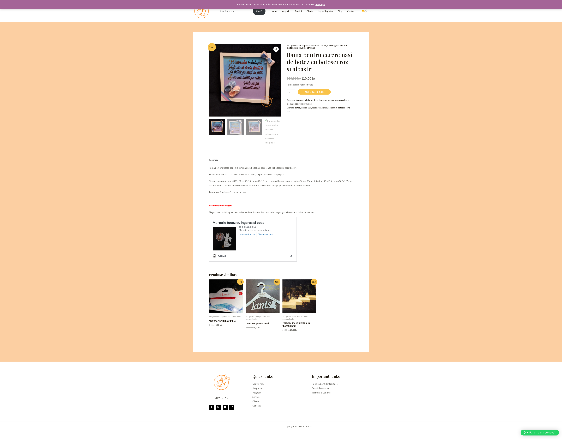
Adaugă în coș (314, 91)
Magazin (286, 11)
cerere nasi (306, 107)
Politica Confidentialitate (325, 383)
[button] (276, 49)
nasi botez (316, 107)
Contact (351, 11)
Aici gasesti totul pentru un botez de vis (306, 45)
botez (297, 107)
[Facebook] (211, 407)
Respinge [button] (320, 4)
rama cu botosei (337, 107)
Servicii (298, 11)
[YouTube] (225, 407)
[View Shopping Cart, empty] (363, 11)
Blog (340, 11)
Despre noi (257, 388)
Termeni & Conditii (321, 392)
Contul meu (258, 383)
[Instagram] (218, 407)
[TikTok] (231, 407)
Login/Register (325, 11)
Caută (259, 11)
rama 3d (325, 107)
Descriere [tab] (213, 159)
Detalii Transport (320, 388)
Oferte (309, 11)
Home (274, 11)
